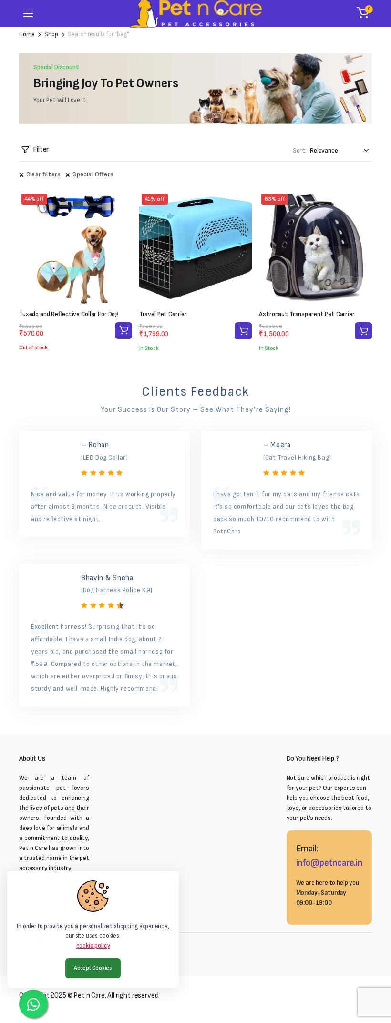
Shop (51, 34)
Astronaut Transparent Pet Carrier (306, 314)
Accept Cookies (93, 968)
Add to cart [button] (243, 330)
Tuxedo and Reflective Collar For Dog (69, 314)
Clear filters (43, 174)
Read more (123, 330)
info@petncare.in (329, 863)
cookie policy (93, 946)
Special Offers (92, 174)
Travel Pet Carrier (163, 314)
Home (26, 34)
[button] (363, 13)
